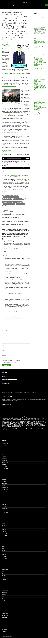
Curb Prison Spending (38, 61)
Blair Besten (24, 179)
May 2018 (3, 527)
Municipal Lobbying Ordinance (16, 201)
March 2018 (4, 531)
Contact (39, 7)
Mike (9, 39)
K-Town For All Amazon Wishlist (40, 29)
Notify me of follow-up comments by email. (11, 360)
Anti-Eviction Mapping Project (39, 46)
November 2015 (5, 590)
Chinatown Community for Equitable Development (39, 59)
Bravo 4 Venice (36, 53)
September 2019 (5, 493)
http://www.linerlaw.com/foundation (11, 248)
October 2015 (4, 592)
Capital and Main (37, 57)
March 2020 (4, 481)
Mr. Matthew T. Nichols (5, 64)
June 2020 (4, 475)
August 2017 (4, 546)
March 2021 (4, 456)
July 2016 (3, 573)
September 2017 (5, 544)
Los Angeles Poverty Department (40, 87)
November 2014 (5, 615)
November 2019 (5, 489)
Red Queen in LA (37, 99)
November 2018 (5, 514)
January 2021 (4, 460)
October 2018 (4, 516)
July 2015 (3, 598)
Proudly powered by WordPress (7, 636)
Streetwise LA (36, 112)
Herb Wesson (19, 198)
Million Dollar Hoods (38, 91)
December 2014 (5, 613)
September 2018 (5, 518)
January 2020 (4, 485)
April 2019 (4, 504)
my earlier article (10, 77)
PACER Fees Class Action (38, 95)
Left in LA (35, 80)
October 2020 (4, 466)
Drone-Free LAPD (37, 65)
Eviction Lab (36, 67)
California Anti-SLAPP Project (39, 54)
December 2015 (5, 588)
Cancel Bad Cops (37, 56)
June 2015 (4, 600)
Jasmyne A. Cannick (37, 76)
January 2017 (4, 560)
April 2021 (4, 454)
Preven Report (36, 96)
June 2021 (4, 449)
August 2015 (4, 596)
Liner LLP (24, 198)
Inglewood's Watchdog (38, 72)
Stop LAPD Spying (37, 110)
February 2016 (4, 583)
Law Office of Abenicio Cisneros (39, 78)
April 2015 (4, 604)
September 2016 (5, 569)
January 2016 (4, 585)
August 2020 (4, 470)
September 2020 (5, 468)
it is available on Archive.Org (17, 73)
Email (3, 350)
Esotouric (35, 66)
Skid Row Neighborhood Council (15, 12)
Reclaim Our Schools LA (38, 98)
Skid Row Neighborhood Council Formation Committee (39, 20)
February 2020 (4, 483)
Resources (44, 7)
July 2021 (3, 447)
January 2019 (4, 510)
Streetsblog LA (36, 111)
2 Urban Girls (36, 40)
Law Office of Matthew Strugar (39, 79)
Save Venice (36, 105)
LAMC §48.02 (10, 115)
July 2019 (3, 498)
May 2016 (3, 577)
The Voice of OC (37, 113)
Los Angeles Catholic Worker (39, 21)
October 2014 (4, 617)
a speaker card (14, 182)
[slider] (27, 158)
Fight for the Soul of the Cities (39, 68)
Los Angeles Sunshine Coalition (39, 88)
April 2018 (4, 529)
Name (3, 345)
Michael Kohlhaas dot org (8, 5)
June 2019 (4, 500)
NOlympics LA (36, 94)
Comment (4, 330)
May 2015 (3, 602)
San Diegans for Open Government (38, 104)
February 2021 (4, 458)
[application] (16, 158)
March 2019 (4, 506)
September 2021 (5, 443)
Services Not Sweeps (37, 106)
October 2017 (4, 542)
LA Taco (35, 89)
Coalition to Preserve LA (38, 60)
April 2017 (4, 554)
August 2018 (4, 521)
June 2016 (4, 575)
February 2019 (4, 508)
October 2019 (4, 491)
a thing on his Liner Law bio (15, 175)
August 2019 (4, 495)
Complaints (5, 195)
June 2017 (4, 550)
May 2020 (3, 477)
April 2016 (4, 579)
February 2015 (4, 609)
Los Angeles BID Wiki (7, 406)
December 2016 (5, 562)
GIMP (10, 176)
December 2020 (5, 462)
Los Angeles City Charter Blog (39, 85)
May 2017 (3, 552)
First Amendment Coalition (39, 69)
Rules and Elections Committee (17, 202)
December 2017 (5, 537)
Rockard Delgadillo (7, 150)
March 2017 (4, 556)
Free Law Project (37, 70)
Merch (22, 7)
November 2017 (5, 539)
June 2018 (4, 525)
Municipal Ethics (5, 12)
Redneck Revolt (36, 100)
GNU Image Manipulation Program (9, 198)
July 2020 (3, 472)
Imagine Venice (36, 71)
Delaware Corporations (13, 195)
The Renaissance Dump (38, 101)
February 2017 (4, 558)
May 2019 (3, 502)
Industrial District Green (38, 73)
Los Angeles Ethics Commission (18, 199)
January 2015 (4, 611)
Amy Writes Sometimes (38, 44)
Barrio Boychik (36, 47)
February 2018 (4, 533)
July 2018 (3, 523)
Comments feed (4, 629)
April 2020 (4, 479)
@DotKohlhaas (4, 385)
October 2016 (4, 567)
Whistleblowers (28, 7)
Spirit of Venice (36, 109)
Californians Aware (37, 55)
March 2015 (4, 606)
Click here (3, 392)
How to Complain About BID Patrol (13, 7)
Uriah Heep (5, 205)
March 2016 (4, 581)
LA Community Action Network (39, 86)
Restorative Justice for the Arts (39, 102)
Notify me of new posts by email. (9, 362)
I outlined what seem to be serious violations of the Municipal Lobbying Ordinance (6, 47)
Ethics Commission (23, 130)
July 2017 (3, 548)
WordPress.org (4, 631)
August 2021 (4, 445)
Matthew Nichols (6, 151)
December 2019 (5, 487)
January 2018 (4, 535)
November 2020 (5, 464)
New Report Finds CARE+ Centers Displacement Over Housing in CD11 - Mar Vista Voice (18, 416)
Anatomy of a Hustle (37, 45)
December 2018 (5, 512)
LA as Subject (36, 83)
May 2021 (3, 451)
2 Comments (14, 39)
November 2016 (5, 565)
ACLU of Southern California (39, 41)
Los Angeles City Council (7, 199)
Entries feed (4, 627)
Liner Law (6, 53)
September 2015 (5, 594)
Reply (6, 251)
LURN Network (36, 90)
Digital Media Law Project (38, 64)
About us (34, 7)
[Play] (3, 158)
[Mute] (25, 158)
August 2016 (4, 571)
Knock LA (35, 77)
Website (4, 355)
